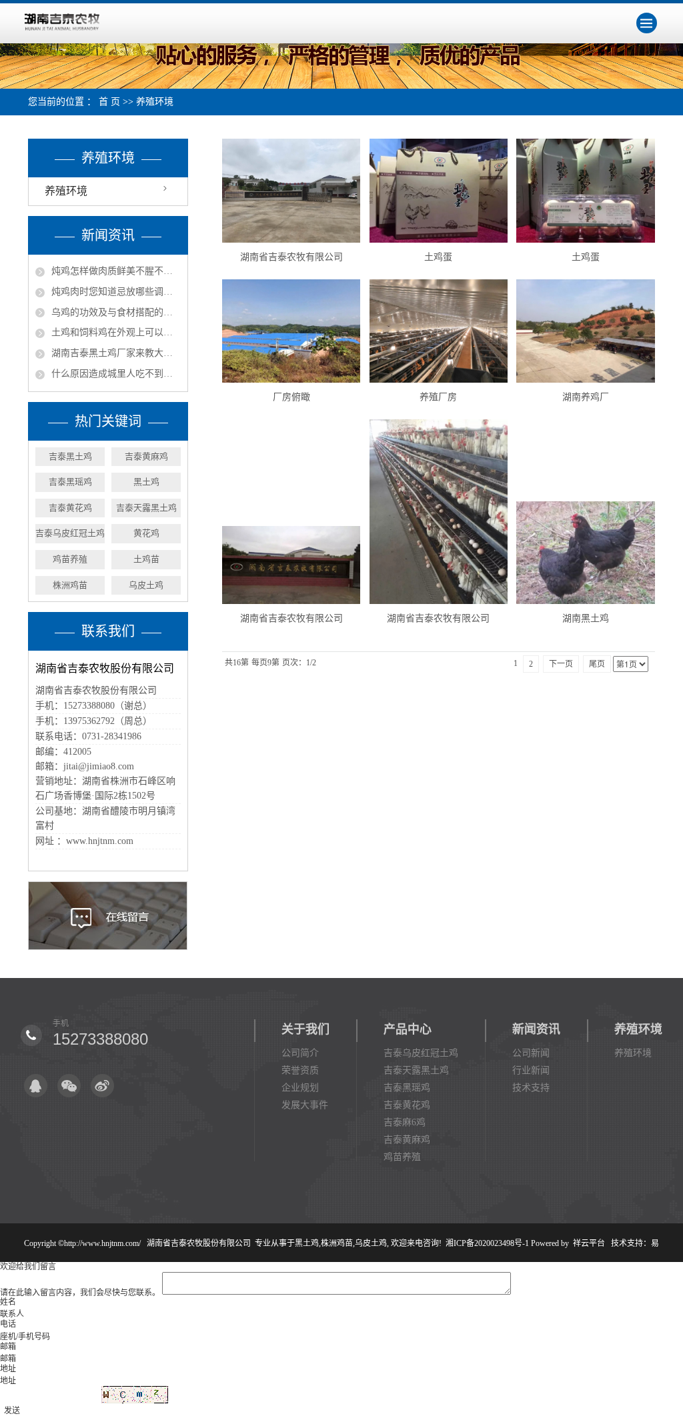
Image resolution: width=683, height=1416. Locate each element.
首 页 (109, 102)
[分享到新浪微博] (102, 1085)
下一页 (561, 664)
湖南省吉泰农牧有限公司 (291, 257)
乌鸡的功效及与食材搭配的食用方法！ (116, 312)
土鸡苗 (146, 559)
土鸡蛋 (438, 257)
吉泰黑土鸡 (70, 456)
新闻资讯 (536, 1029)
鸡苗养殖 (70, 559)
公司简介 (300, 1053)
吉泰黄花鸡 (70, 508)
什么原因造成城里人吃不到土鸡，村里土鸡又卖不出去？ (116, 374)
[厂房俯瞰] (291, 331)
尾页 (597, 664)
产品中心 (408, 1029)
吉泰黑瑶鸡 (70, 482)
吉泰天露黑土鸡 (146, 508)
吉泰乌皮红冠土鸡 (70, 533)
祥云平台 (589, 1243)
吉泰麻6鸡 (405, 1122)
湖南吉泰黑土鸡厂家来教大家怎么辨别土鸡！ (116, 353)
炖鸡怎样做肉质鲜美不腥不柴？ (116, 271)
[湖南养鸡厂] (585, 331)
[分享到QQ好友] (35, 1085)
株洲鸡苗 (70, 585)
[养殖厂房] (439, 331)
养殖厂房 (438, 397)
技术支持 (531, 1088)
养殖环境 (154, 102)
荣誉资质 (300, 1070)
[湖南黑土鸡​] (585, 552)
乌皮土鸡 (146, 585)
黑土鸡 (146, 482)
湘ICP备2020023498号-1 (487, 1243)
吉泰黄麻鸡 (146, 456)
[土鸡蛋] (439, 191)
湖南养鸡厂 (585, 397)
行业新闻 (531, 1070)
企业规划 (300, 1088)
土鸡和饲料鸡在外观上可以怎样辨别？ (116, 332)
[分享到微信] (69, 1085)
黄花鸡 (146, 533)
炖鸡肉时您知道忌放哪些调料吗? (116, 292)
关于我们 (305, 1029)
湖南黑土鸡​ (585, 618)
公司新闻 (531, 1053)
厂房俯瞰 (291, 397)
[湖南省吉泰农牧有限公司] (291, 191)
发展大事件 (304, 1105)
